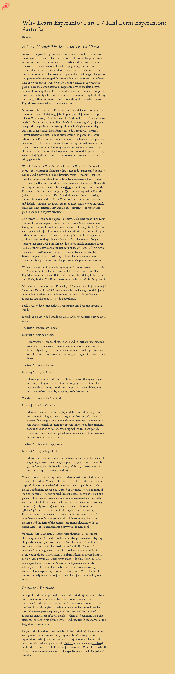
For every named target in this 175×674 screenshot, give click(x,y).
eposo (57, 219)
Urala (25, 227)
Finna (41, 219)
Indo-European (83, 170)
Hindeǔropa (71, 223)
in (36, 54)
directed (26, 611)
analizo (96, 643)
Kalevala (80, 166)
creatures (86, 62)
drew (68, 187)
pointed (52, 595)
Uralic (25, 174)
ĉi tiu (35, 316)
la (38, 110)
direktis (68, 643)
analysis (57, 611)
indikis (45, 631)
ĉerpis (36, 239)
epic (67, 166)
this (33, 305)
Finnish (49, 166)
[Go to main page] (5, 6)
